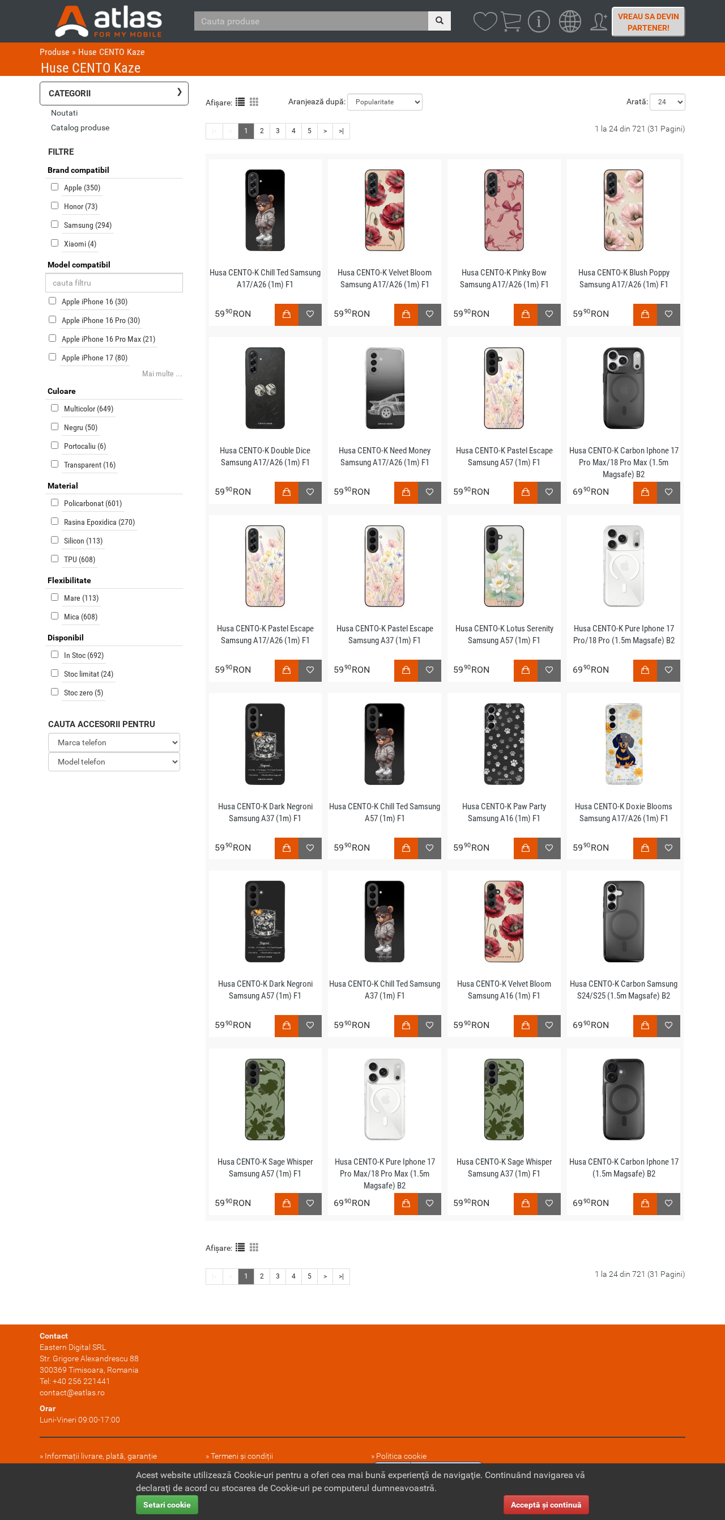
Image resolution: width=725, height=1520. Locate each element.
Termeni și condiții (242, 1455)
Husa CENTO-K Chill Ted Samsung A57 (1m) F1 (384, 812)
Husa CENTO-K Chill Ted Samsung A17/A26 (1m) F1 (265, 279)
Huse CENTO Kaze (111, 51)
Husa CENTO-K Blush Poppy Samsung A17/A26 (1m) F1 (623, 279)
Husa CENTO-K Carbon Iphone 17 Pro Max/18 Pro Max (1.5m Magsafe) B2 (624, 462)
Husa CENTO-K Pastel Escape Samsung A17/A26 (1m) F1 (265, 634)
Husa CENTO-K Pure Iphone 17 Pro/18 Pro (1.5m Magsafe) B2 (624, 634)
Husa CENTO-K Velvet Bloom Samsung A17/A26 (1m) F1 (385, 279)
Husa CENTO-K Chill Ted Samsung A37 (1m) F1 (384, 990)
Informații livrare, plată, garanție (101, 1455)
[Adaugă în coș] (286, 315)
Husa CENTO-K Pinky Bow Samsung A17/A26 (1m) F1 (504, 279)
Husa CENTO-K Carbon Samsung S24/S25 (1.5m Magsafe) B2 (623, 990)
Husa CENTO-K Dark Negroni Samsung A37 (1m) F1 (265, 812)
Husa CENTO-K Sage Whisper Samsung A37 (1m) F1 (504, 1168)
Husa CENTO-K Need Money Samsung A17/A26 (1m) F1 (384, 456)
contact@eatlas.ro (72, 1392)
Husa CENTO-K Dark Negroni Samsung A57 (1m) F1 (265, 990)
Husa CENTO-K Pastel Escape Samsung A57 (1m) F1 (504, 456)
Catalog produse (80, 127)
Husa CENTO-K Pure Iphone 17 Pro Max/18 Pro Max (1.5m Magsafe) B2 (385, 1174)
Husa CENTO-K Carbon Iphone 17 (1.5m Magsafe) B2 (624, 1168)
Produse (55, 51)
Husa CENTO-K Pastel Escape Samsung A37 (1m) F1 (384, 634)
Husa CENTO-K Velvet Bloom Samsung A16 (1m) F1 (504, 990)
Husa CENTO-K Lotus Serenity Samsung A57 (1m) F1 (504, 634)
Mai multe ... (162, 373)
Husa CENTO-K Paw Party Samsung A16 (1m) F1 (504, 812)
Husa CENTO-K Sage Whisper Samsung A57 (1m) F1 (265, 1168)
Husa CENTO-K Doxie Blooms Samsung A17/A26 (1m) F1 (623, 812)
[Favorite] (310, 315)
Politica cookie (401, 1455)
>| (341, 131)
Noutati (64, 112)
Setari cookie (167, 1504)
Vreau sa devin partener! (648, 22)
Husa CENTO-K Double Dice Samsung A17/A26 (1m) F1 (265, 456)
